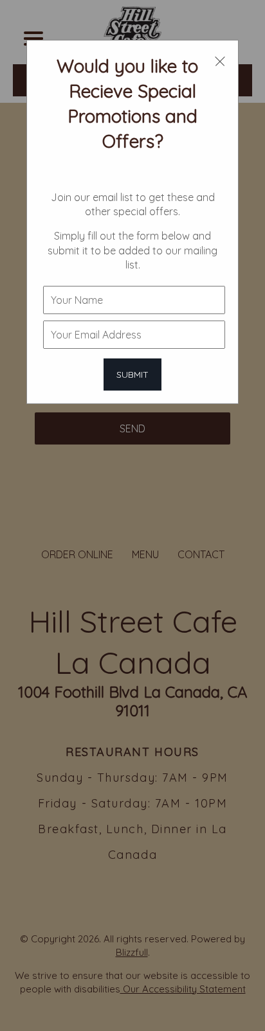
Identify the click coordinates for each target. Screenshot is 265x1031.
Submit (132, 374)
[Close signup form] (220, 60)
